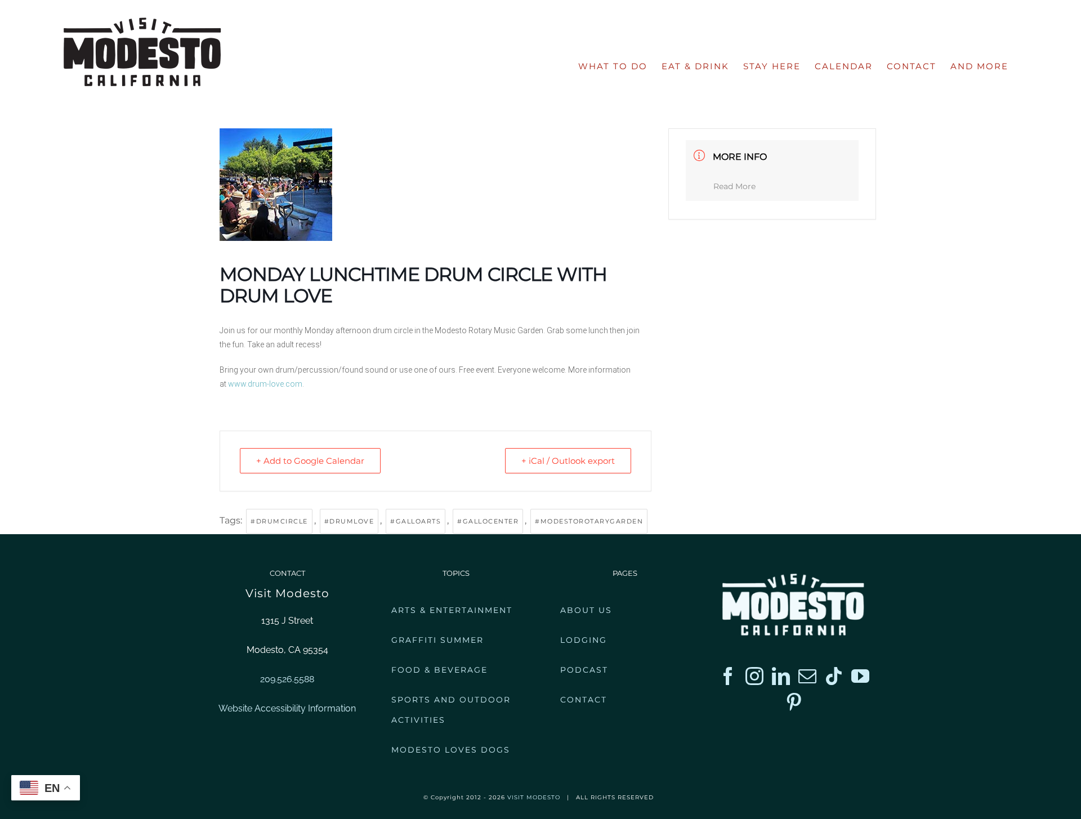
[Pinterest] (794, 702)
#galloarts (415, 521)
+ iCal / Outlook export (568, 460)
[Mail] (807, 676)
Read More (734, 186)
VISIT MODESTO (533, 797)
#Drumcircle (279, 521)
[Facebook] (728, 676)
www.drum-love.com (265, 383)
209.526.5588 (287, 679)
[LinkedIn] (781, 676)
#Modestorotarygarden (589, 521)
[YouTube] (860, 676)
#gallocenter (488, 521)
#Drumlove (349, 521)
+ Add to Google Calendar (310, 460)
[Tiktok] (834, 676)
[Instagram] (754, 676)
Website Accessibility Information (287, 708)
